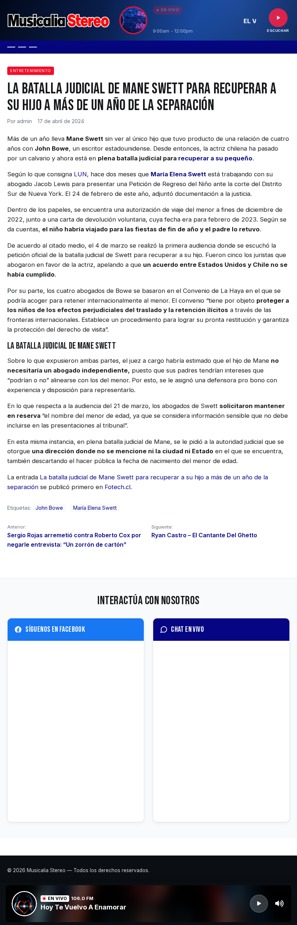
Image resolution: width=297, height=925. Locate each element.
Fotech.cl (117, 487)
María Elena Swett (95, 508)
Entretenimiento (30, 70)
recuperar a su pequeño (215, 158)
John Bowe (49, 508)
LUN (80, 174)
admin (24, 121)
